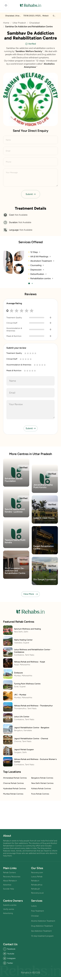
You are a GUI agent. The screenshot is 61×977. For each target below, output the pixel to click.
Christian (35, 916)
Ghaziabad (34, 22)
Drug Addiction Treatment (42, 926)
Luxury (34, 906)
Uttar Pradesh (19, 22)
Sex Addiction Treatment (41, 931)
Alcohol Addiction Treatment (43, 921)
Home (6, 22)
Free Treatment (37, 911)
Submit (29, 194)
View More (28, 594)
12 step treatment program (42, 936)
